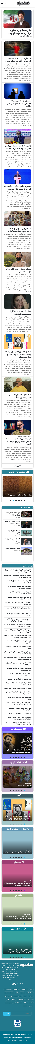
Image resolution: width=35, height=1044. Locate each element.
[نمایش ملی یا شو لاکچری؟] (26, 551)
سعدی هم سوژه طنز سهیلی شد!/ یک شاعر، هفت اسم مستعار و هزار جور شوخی (18, 354)
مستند (25, 1003)
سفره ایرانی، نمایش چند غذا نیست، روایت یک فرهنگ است (19, 230)
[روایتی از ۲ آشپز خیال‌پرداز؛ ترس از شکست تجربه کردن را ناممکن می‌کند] (17, 910)
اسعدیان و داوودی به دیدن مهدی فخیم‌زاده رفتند (20, 396)
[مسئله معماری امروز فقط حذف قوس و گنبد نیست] (17, 259)
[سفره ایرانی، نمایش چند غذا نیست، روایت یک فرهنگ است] (17, 218)
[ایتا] (13, 984)
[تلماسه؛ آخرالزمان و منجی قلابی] (26, 533)
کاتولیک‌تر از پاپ (15, 516)
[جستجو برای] (33, 4)
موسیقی (30, 1006)
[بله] (15, 984)
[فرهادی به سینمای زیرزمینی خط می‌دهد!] (26, 541)
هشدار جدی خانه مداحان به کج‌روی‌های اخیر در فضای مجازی (18, 60)
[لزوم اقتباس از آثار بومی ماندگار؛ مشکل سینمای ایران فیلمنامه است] (17, 427)
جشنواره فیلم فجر (9, 993)
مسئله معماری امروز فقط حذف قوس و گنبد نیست (18, 270)
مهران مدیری (9, 1003)
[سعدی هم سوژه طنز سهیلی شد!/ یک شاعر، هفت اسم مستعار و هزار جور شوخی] (17, 341)
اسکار (31, 989)
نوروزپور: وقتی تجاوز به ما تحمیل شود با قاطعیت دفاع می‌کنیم (17, 188)
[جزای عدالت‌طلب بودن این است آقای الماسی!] (26, 524)
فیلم (8, 999)
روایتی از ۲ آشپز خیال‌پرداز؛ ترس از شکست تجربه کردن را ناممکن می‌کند (18, 917)
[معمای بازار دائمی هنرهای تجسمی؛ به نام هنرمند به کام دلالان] (17, 91)
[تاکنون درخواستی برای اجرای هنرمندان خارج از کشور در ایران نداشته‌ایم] (17, 876)
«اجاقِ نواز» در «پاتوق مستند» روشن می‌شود (18, 852)
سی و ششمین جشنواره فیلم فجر (13, 996)
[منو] (2, 4)
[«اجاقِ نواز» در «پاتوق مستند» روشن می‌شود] (17, 843)
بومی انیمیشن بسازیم (25, 785)
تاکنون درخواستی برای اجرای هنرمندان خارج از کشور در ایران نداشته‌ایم (18, 884)
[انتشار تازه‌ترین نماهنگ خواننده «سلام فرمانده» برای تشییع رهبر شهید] (17, 743)
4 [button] (19, 500)
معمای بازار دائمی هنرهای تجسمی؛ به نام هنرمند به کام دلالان (19, 103)
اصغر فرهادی (24, 989)
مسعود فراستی (17, 1003)
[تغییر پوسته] (6, 4)
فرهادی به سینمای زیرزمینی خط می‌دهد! (12, 540)
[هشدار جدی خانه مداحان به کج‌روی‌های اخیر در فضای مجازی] (17, 48)
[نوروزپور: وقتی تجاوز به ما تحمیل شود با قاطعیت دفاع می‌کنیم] (17, 176)
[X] (22, 983)
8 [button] (13, 500)
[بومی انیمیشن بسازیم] (17, 777)
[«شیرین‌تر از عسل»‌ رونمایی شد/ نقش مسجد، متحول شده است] (17, 136)
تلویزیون (22, 993)
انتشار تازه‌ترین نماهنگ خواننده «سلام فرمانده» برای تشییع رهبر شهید (19, 751)
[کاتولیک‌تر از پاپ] (26, 514)
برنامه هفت (15, 989)
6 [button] (16, 500)
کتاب (25, 1006)
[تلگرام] (17, 983)
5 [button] (18, 500)
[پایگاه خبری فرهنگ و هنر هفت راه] (23, 3)
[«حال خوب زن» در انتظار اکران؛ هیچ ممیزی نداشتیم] (17, 301)
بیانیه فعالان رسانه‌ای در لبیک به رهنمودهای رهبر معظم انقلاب (20, 33)
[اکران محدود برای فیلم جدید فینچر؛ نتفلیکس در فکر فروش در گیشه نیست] (17, 943)
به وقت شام (29, 993)
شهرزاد (13, 999)
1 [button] (24, 500)
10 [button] (10, 500)
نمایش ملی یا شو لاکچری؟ (12, 548)
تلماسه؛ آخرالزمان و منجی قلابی (13, 532)
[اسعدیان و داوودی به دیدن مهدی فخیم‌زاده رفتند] (17, 385)
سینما (24, 996)
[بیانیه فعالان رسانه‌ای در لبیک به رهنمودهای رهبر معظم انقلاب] (17, 19)
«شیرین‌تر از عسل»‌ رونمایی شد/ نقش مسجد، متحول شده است (18, 147)
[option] (17, 486)
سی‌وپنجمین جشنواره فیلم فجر (25, 999)
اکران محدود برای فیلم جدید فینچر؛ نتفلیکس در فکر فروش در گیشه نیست (20, 951)
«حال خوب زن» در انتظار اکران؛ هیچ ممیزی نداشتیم (18, 313)
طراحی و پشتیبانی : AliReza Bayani (17, 1040)
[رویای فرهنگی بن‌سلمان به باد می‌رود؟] (17, 486)
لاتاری (31, 1003)
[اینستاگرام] (20, 983)
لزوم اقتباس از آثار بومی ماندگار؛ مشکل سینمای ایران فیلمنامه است (18, 441)
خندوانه (30, 996)
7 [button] (15, 500)
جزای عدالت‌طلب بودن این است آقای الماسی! (12, 522)
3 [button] (21, 500)
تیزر (17, 993)
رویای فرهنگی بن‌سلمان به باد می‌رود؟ (20, 495)
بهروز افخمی (7, 989)
